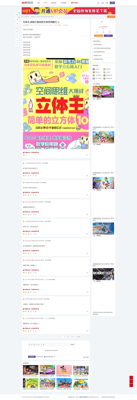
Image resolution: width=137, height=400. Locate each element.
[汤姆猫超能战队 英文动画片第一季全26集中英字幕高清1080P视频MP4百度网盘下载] (103, 228)
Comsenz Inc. (31, 397)
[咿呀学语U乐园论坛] (28, 5)
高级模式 (72, 344)
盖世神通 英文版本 (98, 59)
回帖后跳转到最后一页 (50, 356)
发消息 (108, 35)
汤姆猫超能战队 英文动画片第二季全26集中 (103, 219)
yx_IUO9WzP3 (28, 221)
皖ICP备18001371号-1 (93, 397)
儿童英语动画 (98, 75)
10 (59, 336)
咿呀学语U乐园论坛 (22, 17)
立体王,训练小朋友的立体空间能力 (45, 16)
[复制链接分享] (17, 45)
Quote (39, 344)
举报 (87, 155)
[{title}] (68, 14)
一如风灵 (27, 163)
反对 (36, 175)
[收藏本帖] (17, 24)
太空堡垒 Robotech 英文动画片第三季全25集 (103, 313)
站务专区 (97, 69)
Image (34, 344)
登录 (112, 2)
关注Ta (98, 35)
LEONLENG (27, 299)
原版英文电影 (109, 75)
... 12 (64, 336)
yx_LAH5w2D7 (26, 25)
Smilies (43, 344)
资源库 (45, 2)
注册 (107, 2)
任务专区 (33, 16)
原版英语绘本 (109, 78)
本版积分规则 (86, 357)
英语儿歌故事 (98, 78)
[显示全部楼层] (58, 25)
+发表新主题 (111, 16)
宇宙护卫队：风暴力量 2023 (63, 389)
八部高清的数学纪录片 (99, 51)
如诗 (26, 182)
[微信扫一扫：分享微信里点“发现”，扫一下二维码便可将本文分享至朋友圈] (17, 32)
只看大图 (65, 25)
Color (32, 344)
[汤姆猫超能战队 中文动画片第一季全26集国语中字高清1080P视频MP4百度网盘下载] (103, 137)
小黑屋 (77, 397)
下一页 (78, 336)
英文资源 (53, 2)
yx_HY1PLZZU (28, 279)
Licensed (47, 397)
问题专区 (27, 16)
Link (36, 344)
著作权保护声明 (71, 397)
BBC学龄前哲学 (98, 44)
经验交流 (97, 72)
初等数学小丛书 (98, 55)
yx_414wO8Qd (28, 318)
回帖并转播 (40, 356)
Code (41, 344)
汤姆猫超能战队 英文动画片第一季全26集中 (103, 264)
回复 (26, 155)
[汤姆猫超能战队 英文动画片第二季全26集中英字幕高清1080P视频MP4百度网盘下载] (103, 183)
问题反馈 (108, 69)
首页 (38, 2)
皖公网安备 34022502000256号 (108, 397)
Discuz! (41, 397)
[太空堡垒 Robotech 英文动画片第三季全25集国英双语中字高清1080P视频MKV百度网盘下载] (103, 274)
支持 (31, 175)
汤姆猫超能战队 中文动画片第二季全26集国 (103, 128)
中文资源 (63, 2)
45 (109, 31)
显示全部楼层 (45, 163)
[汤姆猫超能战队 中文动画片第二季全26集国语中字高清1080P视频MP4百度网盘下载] (103, 92)
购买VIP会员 (74, 2)
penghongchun (28, 202)
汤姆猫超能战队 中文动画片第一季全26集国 (103, 173)
